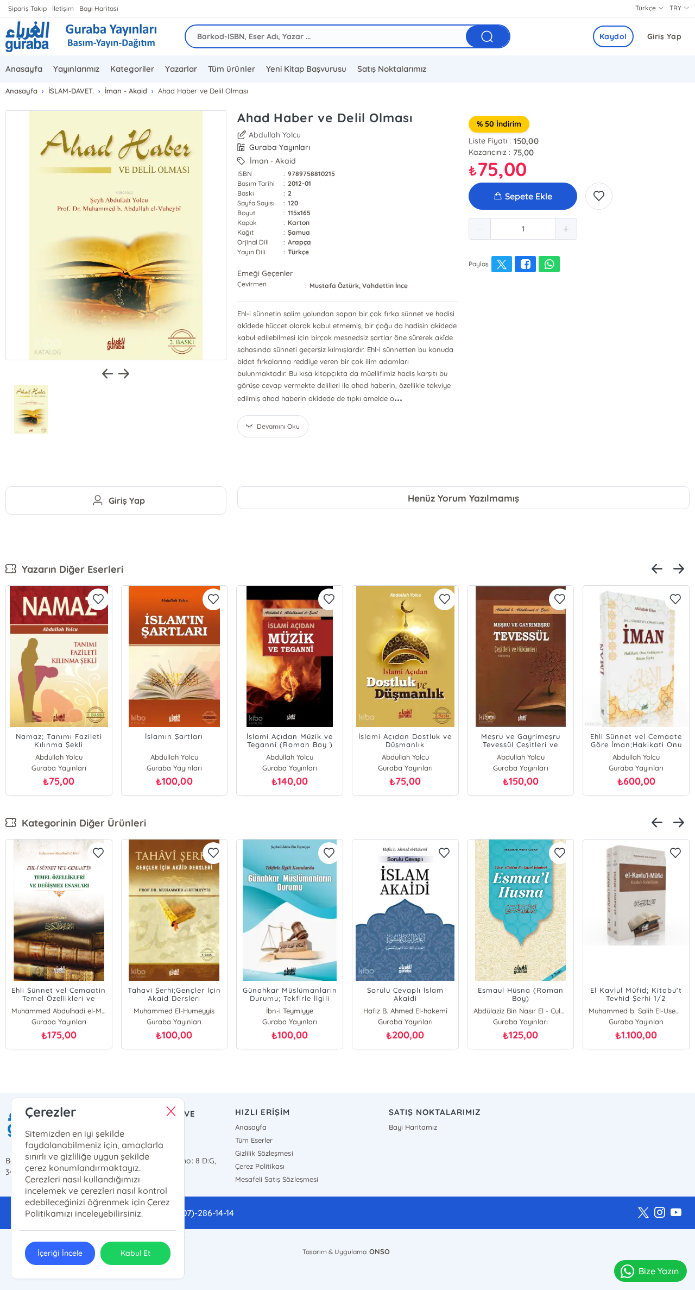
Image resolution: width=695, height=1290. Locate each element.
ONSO (379, 1251)
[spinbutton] (523, 229)
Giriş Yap (664, 36)
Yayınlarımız (76, 69)
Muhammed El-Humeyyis (174, 1010)
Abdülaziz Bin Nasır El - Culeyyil (520, 1010)
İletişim (63, 8)
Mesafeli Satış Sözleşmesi (276, 1179)
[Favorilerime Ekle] (598, 196)
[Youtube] (676, 1213)
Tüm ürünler (231, 69)
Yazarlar (181, 69)
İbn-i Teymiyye (289, 1010)
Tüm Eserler (254, 1140)
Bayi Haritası (98, 8)
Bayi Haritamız (413, 1127)
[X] (643, 1213)
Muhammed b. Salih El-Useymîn (636, 1010)
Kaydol (613, 36)
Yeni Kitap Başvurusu (306, 69)
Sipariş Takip (27, 8)
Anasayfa (23, 69)
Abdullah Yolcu (275, 134)
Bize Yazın (659, 1271)
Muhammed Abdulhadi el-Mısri (58, 1010)
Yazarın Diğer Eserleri (69, 569)
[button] (480, 228)
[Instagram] (660, 1213)
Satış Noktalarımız (391, 69)
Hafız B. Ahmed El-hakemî (405, 1010)
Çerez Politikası (260, 1166)
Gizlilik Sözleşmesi (264, 1153)
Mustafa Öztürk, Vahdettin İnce (358, 285)
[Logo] (81, 36)
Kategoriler (132, 69)
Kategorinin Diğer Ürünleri (81, 823)
